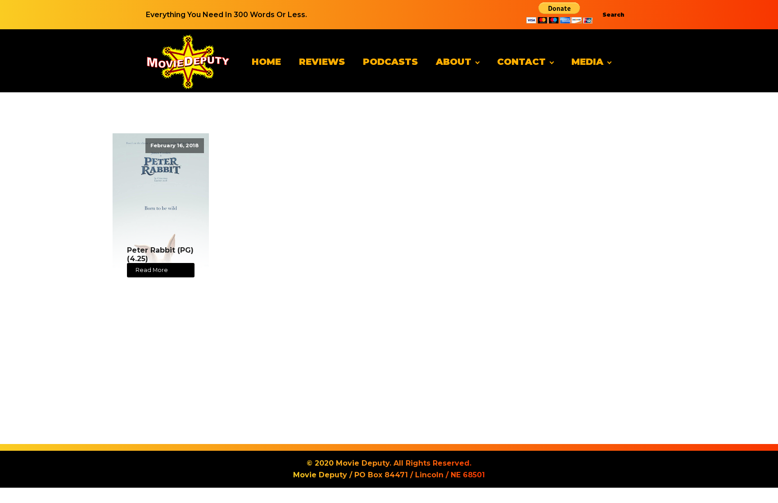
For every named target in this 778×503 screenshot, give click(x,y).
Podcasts (390, 61)
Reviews (322, 61)
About (453, 61)
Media (587, 61)
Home (266, 61)
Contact (521, 61)
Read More (152, 270)
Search (613, 14)
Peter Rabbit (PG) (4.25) (160, 254)
